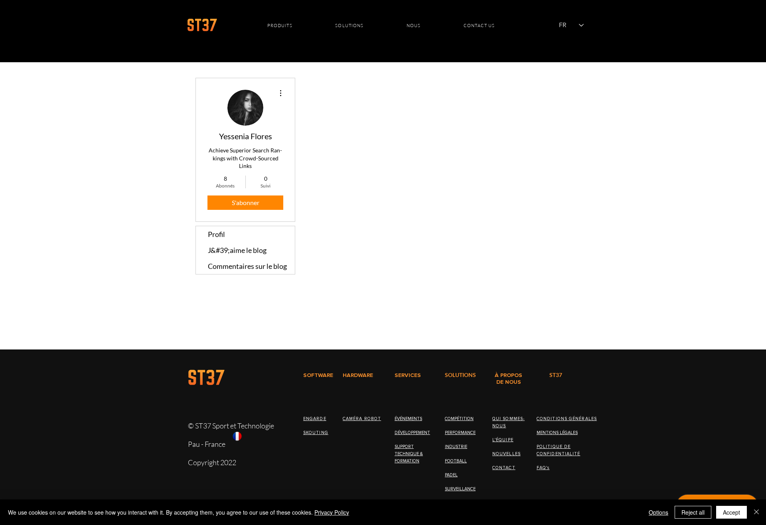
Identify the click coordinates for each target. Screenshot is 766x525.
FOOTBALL (456, 461)
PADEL (451, 475)
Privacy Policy (331, 512)
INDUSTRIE (456, 446)
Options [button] (658, 512)
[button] (279, 25)
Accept (731, 512)
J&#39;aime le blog (237, 250)
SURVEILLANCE (460, 488)
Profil (216, 234)
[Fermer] (756, 512)
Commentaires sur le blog (247, 266)
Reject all (693, 512)
